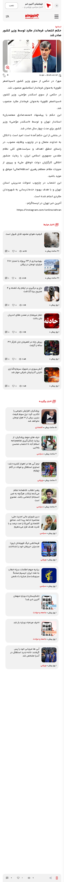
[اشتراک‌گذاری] (50, 878)
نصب (11, 5)
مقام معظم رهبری (41, 169)
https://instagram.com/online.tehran (39, 210)
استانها (58, 26)
